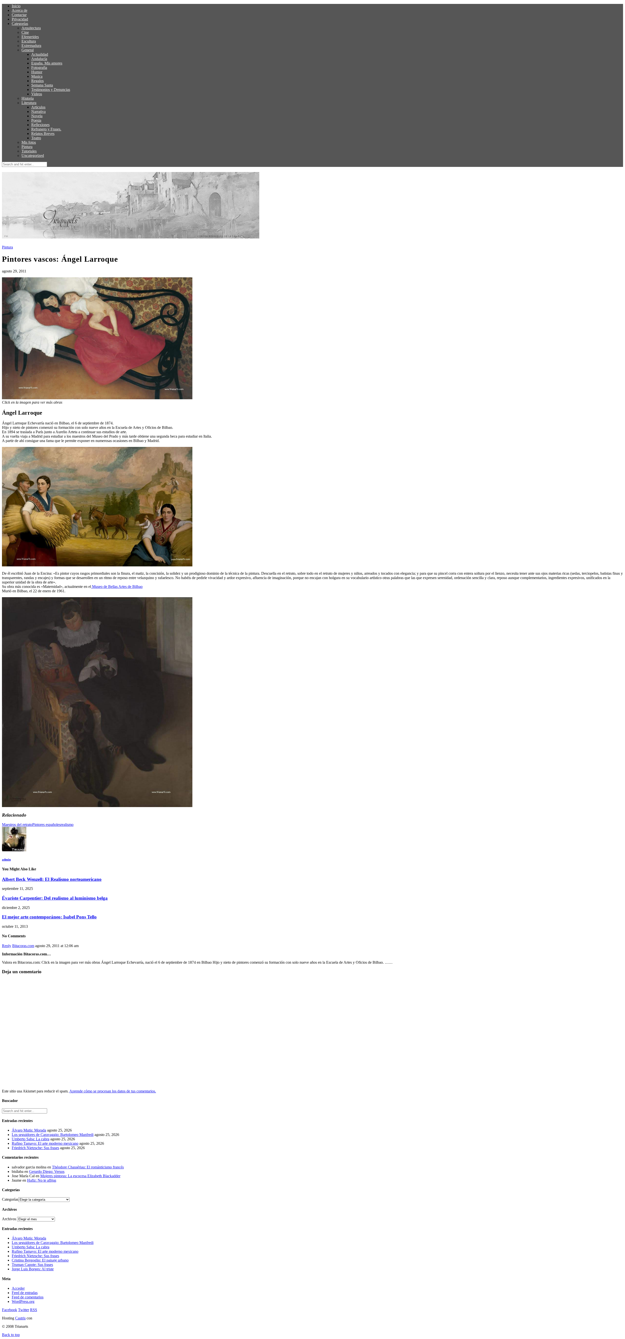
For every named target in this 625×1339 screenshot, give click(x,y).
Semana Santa (42, 85)
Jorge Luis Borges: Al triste (33, 1269)
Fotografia (39, 67)
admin (6, 859)
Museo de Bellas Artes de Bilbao (117, 586)
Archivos (9, 1219)
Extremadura (31, 45)
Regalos (37, 81)
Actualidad (39, 54)
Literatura (28, 103)
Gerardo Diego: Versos (46, 1171)
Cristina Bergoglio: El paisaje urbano (40, 1260)
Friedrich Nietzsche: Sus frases (35, 1148)
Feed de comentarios (27, 1297)
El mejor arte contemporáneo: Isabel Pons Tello (49, 916)
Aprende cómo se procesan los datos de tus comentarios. (112, 1091)
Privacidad (20, 19)
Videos (36, 94)
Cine (25, 32)
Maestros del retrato (17, 824)
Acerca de (19, 10)
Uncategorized (32, 155)
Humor (36, 72)
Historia (27, 98)
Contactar (19, 15)
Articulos (38, 107)
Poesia (36, 120)
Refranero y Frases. (46, 129)
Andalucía (39, 59)
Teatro (36, 138)
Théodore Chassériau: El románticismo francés (88, 1167)
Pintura (26, 147)
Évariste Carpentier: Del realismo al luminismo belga (55, 898)
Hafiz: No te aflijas (41, 1180)
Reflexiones (40, 125)
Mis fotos (28, 142)
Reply (6, 946)
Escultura (28, 41)
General (27, 50)
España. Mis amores (46, 63)
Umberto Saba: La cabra (30, 1139)
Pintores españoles (46, 824)
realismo (67, 824)
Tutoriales (29, 151)
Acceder (18, 1288)
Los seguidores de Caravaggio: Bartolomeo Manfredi (53, 1135)
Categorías (20, 24)
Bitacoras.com (23, 946)
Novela (36, 116)
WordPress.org (23, 1301)
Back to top (11, 1335)
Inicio (16, 6)
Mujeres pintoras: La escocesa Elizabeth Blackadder (80, 1176)
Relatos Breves (42, 133)
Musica (36, 76)
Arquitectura (31, 28)
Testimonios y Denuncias (50, 89)
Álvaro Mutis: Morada (29, 1130)
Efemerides (30, 37)
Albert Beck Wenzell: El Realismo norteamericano (52, 879)
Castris (20, 1318)
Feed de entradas (25, 1293)
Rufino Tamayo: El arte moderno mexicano (45, 1143)
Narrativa (38, 111)
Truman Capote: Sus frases (32, 1265)
